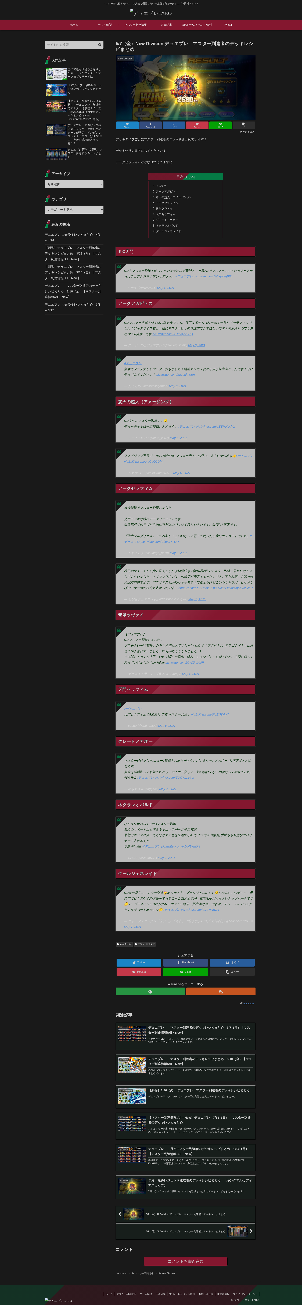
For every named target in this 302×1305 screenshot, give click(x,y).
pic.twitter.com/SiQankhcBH (175, 374)
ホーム (109, 1294)
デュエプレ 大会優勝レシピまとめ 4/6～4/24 (72, 237)
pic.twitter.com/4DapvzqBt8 (213, 276)
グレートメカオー (167, 219)
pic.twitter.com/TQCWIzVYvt (174, 777)
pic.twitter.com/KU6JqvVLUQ (173, 334)
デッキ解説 (146, 1294)
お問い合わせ (206, 1294)
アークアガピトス (167, 191)
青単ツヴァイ (164, 208)
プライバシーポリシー (245, 1294)
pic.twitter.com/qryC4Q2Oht (143, 461)
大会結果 (161, 1294)
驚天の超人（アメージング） (174, 197)
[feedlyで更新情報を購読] (150, 991)
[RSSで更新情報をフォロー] (221, 991)
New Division (126, 944)
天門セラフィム (165, 214)
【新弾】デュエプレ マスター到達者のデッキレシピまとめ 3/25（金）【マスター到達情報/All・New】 (73, 272)
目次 (180, 177)
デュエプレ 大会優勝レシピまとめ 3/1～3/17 (72, 307)
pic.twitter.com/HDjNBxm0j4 (180, 846)
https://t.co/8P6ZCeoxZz (195, 588)
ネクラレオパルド (167, 225)
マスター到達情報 (146, 944)
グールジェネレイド (168, 231)
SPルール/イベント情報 (182, 1294)
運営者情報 (223, 1294)
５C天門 (161, 185)
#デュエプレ (184, 276)
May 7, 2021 (178, 553)
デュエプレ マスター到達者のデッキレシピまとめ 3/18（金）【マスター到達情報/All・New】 (73, 291)
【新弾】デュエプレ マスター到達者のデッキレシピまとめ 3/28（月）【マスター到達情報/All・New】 (73, 253)
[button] (244, 125)
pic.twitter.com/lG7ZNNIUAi (200, 909)
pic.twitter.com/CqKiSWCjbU (233, 588)
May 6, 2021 (165, 287)
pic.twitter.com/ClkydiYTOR (160, 542)
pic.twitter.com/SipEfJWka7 (210, 714)
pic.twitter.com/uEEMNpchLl (215, 426)
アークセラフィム (167, 202)
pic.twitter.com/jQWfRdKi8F (185, 662)
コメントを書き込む (186, 1261)
